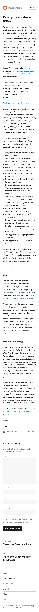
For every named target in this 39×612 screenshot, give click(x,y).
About (5, 574)
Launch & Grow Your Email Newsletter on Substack (19, 412)
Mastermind (8, 584)
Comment (7, 456)
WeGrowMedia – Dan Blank (12, 606)
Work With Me (9, 579)
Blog (5, 594)
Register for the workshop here (16, 103)
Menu (32, 7)
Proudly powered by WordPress (13, 608)
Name (6, 488)
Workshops (7, 589)
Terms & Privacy (28, 606)
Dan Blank (9, 431)
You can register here (11, 267)
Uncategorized (30, 431)
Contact (6, 599)
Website (6, 508)
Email (6, 498)
